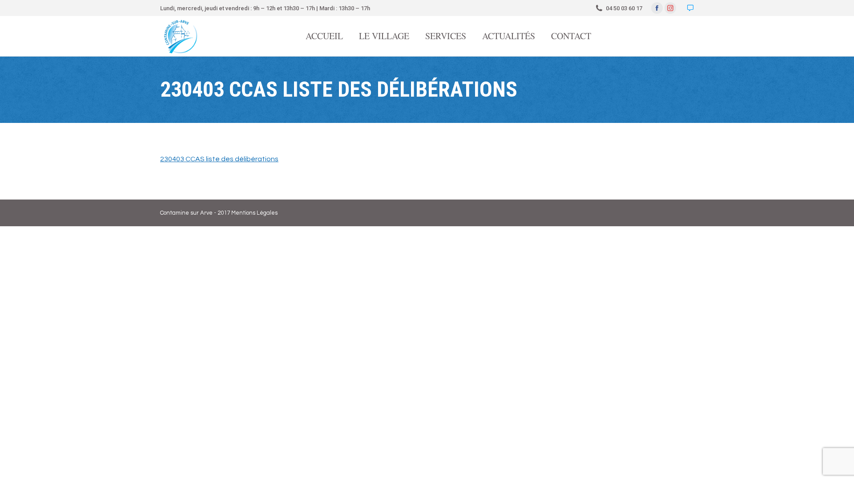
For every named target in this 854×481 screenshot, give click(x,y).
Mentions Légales (254, 213)
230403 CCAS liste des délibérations (219, 159)
